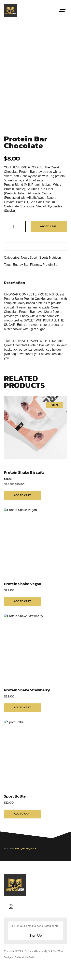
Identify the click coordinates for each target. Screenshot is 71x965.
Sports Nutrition (50, 257)
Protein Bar (50, 264)
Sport (33, 257)
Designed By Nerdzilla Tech (19, 957)
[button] (62, 10)
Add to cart (48, 226)
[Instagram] (11, 907)
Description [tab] (14, 283)
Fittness (35, 264)
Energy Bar (20, 264)
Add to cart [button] (22, 495)
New (24, 257)
